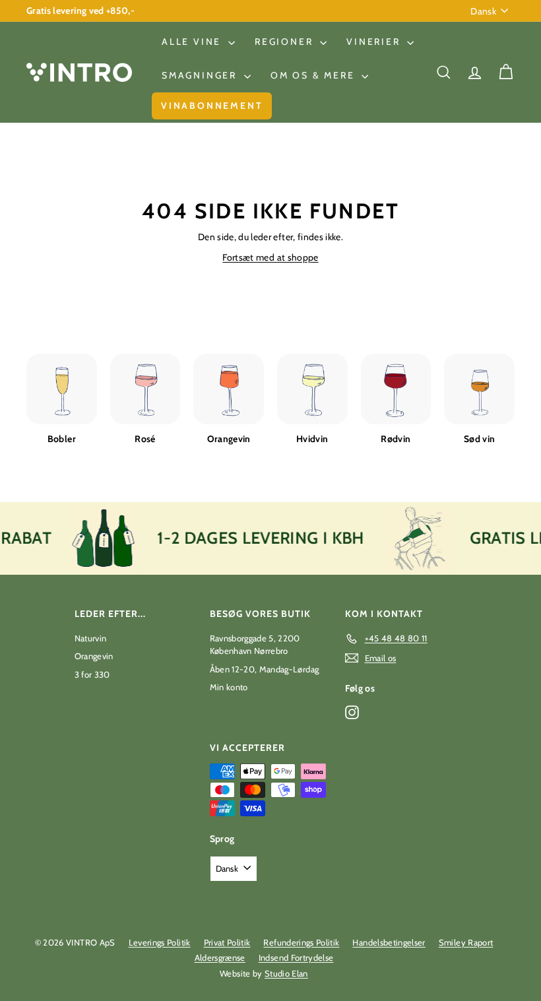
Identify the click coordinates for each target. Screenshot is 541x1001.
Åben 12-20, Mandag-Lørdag (264, 669)
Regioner (286, 42)
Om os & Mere (314, 75)
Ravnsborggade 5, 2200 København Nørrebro (255, 645)
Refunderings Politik (301, 942)
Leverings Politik (160, 942)
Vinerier (375, 42)
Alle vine (193, 42)
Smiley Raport (466, 942)
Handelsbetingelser (388, 942)
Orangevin (94, 656)
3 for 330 (92, 674)
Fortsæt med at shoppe (270, 257)
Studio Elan (286, 973)
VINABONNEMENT (212, 106)
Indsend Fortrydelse (296, 957)
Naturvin (91, 638)
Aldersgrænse (220, 957)
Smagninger (201, 75)
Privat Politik (227, 942)
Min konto (229, 687)
